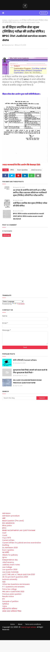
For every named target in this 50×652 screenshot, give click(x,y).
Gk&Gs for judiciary (10, 555)
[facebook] (25, 6)
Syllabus (5, 604)
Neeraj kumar (9, 45)
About (20, 624)
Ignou (4, 557)
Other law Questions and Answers (16, 584)
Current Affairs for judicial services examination (21, 542)
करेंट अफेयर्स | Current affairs (25, 360)
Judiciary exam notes (11, 564)
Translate (21, 304)
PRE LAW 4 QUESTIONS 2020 (13, 591)
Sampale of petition (10, 601)
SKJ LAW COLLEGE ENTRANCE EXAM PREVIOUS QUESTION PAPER (27, 381)
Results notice (8, 596)
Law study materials (10, 572)
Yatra (4, 606)
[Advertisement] (25, 429)
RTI (3, 599)
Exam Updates (22, 170)
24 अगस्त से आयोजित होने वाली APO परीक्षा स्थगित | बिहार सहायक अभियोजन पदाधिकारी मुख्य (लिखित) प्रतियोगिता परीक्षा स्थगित (30, 192)
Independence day (10, 560)
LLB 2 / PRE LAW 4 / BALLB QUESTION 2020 (18, 574)
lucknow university (9, 579)
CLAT (4, 533)
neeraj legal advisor (28, 627)
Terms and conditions (33, 624)
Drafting (5, 545)
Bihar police (7, 525)
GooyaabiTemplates (25, 637)
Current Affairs (8, 540)
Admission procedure (11, 516)
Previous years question (12, 594)
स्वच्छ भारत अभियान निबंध (11, 611)
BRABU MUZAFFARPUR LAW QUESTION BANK (18, 530)
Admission (6, 513)
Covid (4, 535)
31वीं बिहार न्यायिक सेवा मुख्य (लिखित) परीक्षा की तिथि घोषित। (30, 204)
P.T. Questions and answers (13, 587)
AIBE (3, 518)
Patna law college (9, 589)
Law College (7, 567)
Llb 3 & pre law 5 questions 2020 (15, 577)
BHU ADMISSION (8, 523)
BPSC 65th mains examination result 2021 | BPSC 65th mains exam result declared (28, 216)
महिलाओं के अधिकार (9, 609)
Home (4, 20)
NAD (4, 582)
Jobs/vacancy (13, 20)
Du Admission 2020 (10, 547)
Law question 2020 (9, 569)
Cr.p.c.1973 (6, 538)
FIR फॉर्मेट (5, 552)
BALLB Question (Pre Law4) (13, 520)
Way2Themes (27, 635)
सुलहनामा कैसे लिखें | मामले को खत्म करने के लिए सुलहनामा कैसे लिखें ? (30, 371)
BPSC (12, 170)
